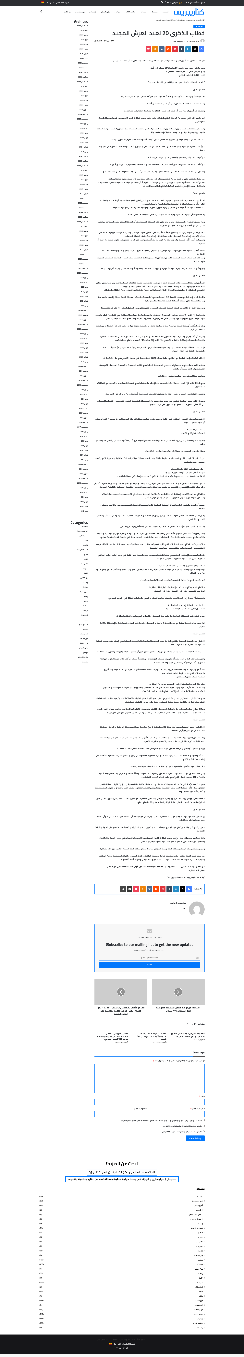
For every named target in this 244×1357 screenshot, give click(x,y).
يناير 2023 (84, 198)
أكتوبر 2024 (83, 109)
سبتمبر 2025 (83, 77)
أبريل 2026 (84, 44)
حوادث (143, 12)
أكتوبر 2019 (83, 375)
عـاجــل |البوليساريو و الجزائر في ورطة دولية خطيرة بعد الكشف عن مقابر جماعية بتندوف (122, 1179)
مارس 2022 (83, 245)
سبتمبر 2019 (83, 380)
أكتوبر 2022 (83, 212)
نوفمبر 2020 (83, 315)
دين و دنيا (84, 592)
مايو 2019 (84, 399)
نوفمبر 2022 (83, 207)
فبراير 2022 (83, 249)
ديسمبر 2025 (83, 63)
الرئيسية (199, 20)
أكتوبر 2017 (84, 417)
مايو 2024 (84, 133)
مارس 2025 (83, 105)
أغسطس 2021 (82, 273)
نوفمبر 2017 (83, 413)
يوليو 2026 (84, 30)
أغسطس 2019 (82, 385)
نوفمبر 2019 (83, 371)
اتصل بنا (50, 2)
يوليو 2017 (84, 431)
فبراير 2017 (84, 455)
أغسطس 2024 (82, 119)
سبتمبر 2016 (83, 478)
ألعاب (86, 540)
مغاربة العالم (130, 12)
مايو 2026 (84, 39)
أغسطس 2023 (82, 165)
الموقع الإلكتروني (140, 1108)
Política (85, 526)
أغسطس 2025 (82, 81)
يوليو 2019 (84, 389)
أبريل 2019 (84, 403)
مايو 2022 (84, 235)
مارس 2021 (84, 296)
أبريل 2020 (84, 347)
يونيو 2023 (83, 175)
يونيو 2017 (84, 436)
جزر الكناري (67, 12)
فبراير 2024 (83, 147)
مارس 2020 (83, 352)
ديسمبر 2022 (83, 203)
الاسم (202, 1096)
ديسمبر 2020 (83, 310)
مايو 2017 (84, 441)
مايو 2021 (84, 287)
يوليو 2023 (84, 170)
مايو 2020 (84, 343)
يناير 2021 (84, 305)
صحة (86, 620)
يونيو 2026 (83, 35)
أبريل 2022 (84, 240)
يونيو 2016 (84, 492)
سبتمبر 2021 (83, 268)
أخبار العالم (83, 536)
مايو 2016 (84, 497)
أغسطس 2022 (82, 221)
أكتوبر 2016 (83, 473)
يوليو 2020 (84, 333)
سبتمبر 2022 (83, 217)
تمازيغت (85, 568)
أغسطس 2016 (82, 483)
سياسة (166, 12)
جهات (118, 12)
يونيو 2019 (84, 394)
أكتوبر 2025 (83, 72)
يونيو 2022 (83, 231)
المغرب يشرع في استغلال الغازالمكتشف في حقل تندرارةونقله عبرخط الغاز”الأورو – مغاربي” (112, 1036)
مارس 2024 (83, 142)
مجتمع (155, 12)
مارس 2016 (84, 506)
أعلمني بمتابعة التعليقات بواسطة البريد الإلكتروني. (182, 1126)
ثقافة (86, 573)
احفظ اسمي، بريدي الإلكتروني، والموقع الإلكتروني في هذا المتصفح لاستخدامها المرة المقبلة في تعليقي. (161, 1120)
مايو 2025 (84, 95)
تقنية (85, 559)
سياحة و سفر (83, 606)
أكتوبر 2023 (83, 156)
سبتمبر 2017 (83, 422)
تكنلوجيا (84, 564)
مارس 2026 (83, 49)
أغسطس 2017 (82, 427)
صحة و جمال (83, 624)
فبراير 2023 (83, 193)
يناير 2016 (84, 511)
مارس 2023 (83, 189)
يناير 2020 (84, 361)
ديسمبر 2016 (83, 464)
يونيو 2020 (83, 338)
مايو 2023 (84, 179)
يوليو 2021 (84, 277)
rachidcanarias (194, 41)
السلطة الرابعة (82, 550)
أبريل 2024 (84, 137)
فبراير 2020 (83, 357)
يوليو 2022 (84, 226)
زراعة (86, 601)
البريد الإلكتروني (197, 1108)
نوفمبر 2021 (83, 263)
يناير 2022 (84, 254)
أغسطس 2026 (82, 25)
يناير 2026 (84, 58)
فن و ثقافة (80, 12)
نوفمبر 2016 (83, 469)
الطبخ (86, 554)
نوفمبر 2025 (83, 67)
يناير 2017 (84, 459)
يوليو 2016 (84, 487)
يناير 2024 (84, 151)
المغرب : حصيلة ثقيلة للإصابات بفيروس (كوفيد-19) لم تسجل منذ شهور (151, 1036)
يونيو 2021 (84, 282)
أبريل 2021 (84, 291)
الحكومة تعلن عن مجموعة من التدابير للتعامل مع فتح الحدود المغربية (188, 1035)
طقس (85, 629)
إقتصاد (93, 12)
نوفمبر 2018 (83, 408)
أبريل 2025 (84, 100)
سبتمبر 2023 (83, 161)
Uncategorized (82, 531)
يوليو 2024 (84, 123)
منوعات (85, 662)
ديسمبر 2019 (83, 366)
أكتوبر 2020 (83, 319)
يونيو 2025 (83, 91)
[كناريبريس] (189, 11)
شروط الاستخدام (62, 2)
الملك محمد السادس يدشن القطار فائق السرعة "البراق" (122, 1172)
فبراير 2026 (83, 53)
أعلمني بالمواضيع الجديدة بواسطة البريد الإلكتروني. (182, 1131)
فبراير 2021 (84, 301)
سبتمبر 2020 (83, 324)
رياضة (86, 596)
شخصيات (84, 615)
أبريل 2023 (84, 184)
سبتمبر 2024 (83, 114)
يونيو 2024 (83, 128)
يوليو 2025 (84, 86)
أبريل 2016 (84, 501)
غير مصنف (190, 20)
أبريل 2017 (84, 445)
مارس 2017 (84, 450)
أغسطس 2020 (82, 329)
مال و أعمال (105, 12)
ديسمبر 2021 (83, 259)
